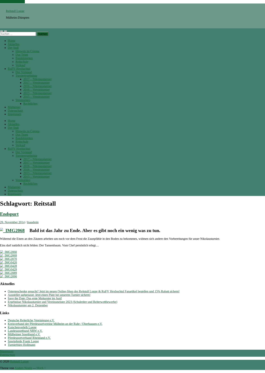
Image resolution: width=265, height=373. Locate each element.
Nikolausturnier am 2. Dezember (28, 305)
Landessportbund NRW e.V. (25, 330)
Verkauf (20, 65)
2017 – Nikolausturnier (37, 79)
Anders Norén (23, 368)
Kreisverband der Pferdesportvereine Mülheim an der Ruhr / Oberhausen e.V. (55, 323)
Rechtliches (30, 103)
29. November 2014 (12, 222)
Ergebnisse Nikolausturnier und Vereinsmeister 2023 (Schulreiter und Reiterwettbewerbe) (62, 301)
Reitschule (22, 61)
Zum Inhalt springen (12, 1)
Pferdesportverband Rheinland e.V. (29, 337)
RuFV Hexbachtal (19, 68)
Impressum (14, 114)
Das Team (22, 54)
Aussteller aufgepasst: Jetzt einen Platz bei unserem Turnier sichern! (49, 294)
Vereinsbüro (23, 100)
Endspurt (9, 213)
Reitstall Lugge (15, 11)
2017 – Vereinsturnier (36, 82)
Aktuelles (13, 44)
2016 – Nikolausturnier (37, 86)
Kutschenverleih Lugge (22, 327)
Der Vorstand (24, 72)
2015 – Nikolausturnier (37, 93)
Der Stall (13, 47)
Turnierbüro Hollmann (21, 344)
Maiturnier (14, 107)
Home (11, 40)
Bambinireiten (24, 58)
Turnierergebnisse (26, 75)
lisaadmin (33, 222)
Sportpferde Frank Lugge (23, 341)
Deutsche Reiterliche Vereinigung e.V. (31, 320)
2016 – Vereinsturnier (36, 89)
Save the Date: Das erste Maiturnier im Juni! (35, 298)
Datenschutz (15, 110)
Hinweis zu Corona (27, 51)
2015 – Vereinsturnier (36, 96)
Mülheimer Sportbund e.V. (24, 334)
